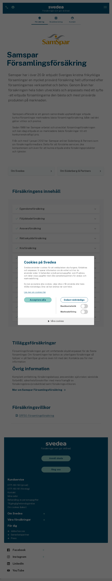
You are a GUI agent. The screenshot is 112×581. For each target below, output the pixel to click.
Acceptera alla (38, 300)
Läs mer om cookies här (35, 292)
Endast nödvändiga (74, 300)
